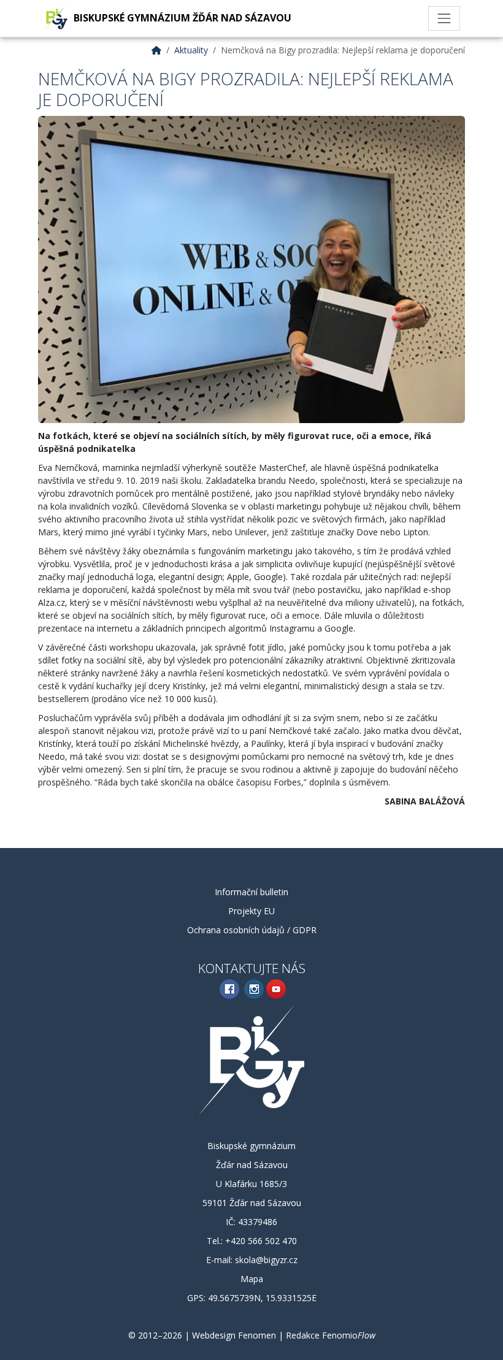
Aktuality (191, 50)
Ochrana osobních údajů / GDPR (252, 930)
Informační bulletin (251, 892)
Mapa (251, 1279)
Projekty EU (251, 911)
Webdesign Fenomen (234, 1335)
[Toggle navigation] (444, 18)
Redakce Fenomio (330, 1335)
